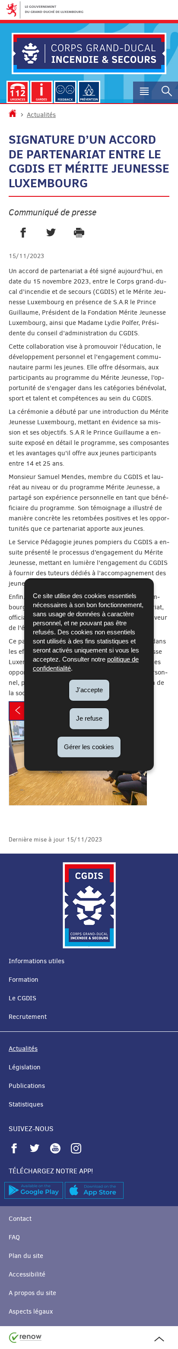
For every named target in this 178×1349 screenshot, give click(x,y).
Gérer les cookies (89, 746)
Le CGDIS (22, 998)
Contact (20, 1218)
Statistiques (26, 1104)
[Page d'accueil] (12, 114)
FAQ (14, 1237)
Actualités (41, 114)
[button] (144, 92)
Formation (23, 979)
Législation (25, 1067)
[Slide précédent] (18, 711)
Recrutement (28, 1016)
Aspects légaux (31, 1311)
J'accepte (89, 689)
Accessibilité (27, 1274)
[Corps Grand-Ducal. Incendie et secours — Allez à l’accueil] (89, 53)
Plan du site (26, 1255)
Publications (27, 1085)
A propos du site (32, 1293)
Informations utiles (36, 961)
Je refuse (89, 718)
